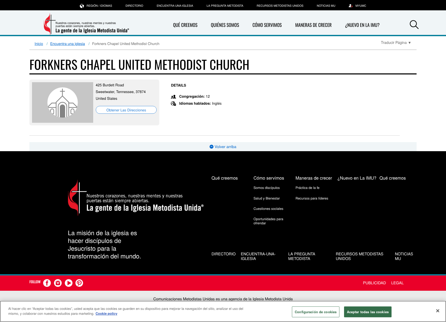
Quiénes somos (225, 25)
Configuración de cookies (316, 311)
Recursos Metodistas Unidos (280, 6)
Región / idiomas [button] (99, 6)
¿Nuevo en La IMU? (362, 25)
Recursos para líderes (312, 198)
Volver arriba (224, 146)
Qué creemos (185, 25)
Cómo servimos (267, 25)
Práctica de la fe (308, 187)
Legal (397, 283)
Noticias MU (326, 6)
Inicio (39, 43)
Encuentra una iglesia (67, 43)
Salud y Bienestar (266, 198)
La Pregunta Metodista (224, 6)
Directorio (134, 6)
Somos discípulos (266, 187)
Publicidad (374, 283)
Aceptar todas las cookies (368, 311)
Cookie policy (106, 313)
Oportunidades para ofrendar (268, 220)
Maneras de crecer (313, 25)
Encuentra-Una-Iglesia (175, 6)
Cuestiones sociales (268, 208)
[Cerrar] (437, 310)
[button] (414, 25)
